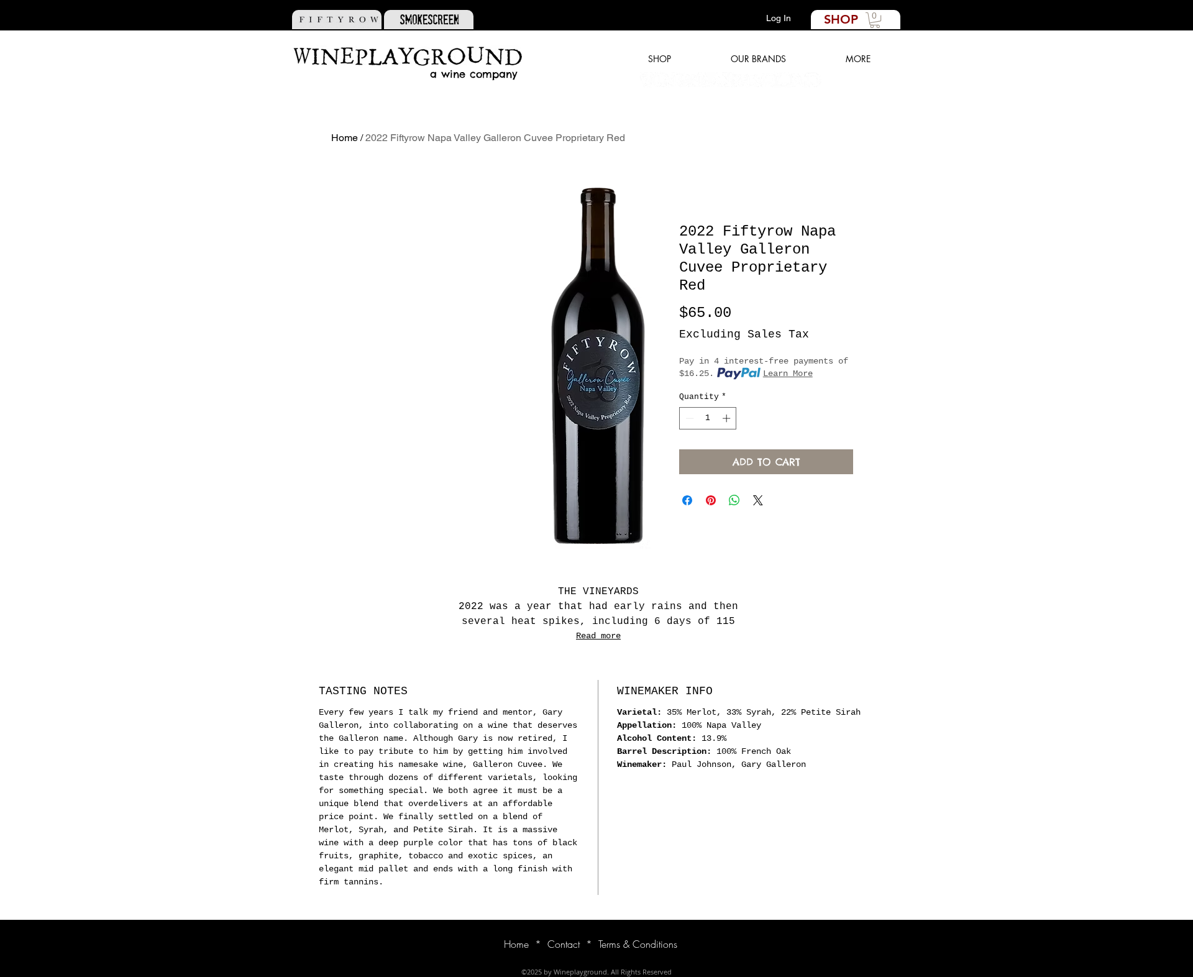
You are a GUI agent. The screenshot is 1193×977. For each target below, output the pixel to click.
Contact (563, 944)
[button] (875, 20)
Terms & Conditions (637, 944)
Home (344, 138)
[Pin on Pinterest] (710, 500)
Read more (598, 636)
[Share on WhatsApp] (734, 500)
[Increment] (727, 418)
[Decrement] (688, 418)
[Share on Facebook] (687, 500)
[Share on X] (758, 500)
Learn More (788, 373)
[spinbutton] (708, 418)
